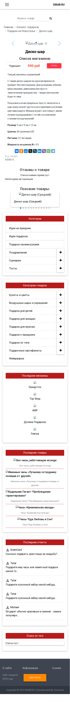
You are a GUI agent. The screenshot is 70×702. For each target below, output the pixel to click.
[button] (36, 42)
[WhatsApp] (49, 151)
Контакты (35, 677)
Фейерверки (16, 358)
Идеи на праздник (20, 228)
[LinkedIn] (39, 151)
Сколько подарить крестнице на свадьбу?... (32, 554)
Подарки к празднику (22, 334)
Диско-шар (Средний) (28, 201)
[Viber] (44, 151)
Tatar (13, 563)
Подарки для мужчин (22, 326)
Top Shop (34, 398)
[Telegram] (53, 151)
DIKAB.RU (59, 4)
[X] (30, 151)
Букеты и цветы (19, 295)
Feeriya (35, 433)
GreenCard (16, 549)
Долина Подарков (35, 422)
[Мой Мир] (26, 151)
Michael (14, 607)
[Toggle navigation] (7, 4)
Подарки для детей (20, 310)
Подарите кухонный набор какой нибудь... (31, 584)
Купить (54, 65)
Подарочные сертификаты (25, 350)
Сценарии (15, 260)
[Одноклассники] (21, 151)
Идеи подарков (18, 236)
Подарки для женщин (22, 318)
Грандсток (35, 387)
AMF (35, 410)
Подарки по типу (19, 342)
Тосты (13, 268)
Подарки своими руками (24, 244)
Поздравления (18, 252)
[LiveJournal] (35, 151)
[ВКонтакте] (17, 151)
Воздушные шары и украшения (28, 302)
